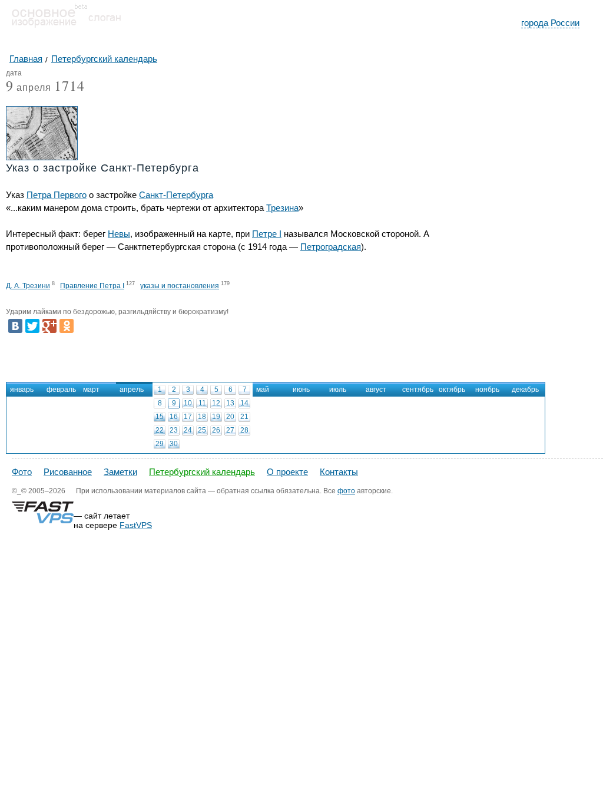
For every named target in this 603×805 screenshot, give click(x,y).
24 (188, 430)
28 (244, 430)
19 (216, 417)
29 (159, 444)
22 (159, 430)
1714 (69, 85)
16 (174, 417)
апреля (28, 88)
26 (216, 430)
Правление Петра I (92, 286)
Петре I (266, 234)
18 (202, 417)
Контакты (339, 472)
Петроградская (330, 247)
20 (230, 417)
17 (188, 417)
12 (216, 403)
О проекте (287, 472)
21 (244, 417)
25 (202, 430)
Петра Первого (56, 195)
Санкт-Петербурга (176, 195)
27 (230, 430)
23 (174, 430)
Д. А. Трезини (28, 286)
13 (230, 403)
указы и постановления (179, 286)
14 (244, 403)
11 (202, 403)
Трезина (282, 208)
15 (159, 417)
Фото (22, 472)
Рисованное (68, 472)
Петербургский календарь (202, 472)
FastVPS (136, 525)
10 (188, 403)
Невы (119, 234)
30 (174, 444)
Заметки (120, 472)
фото (346, 491)
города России (550, 23)
